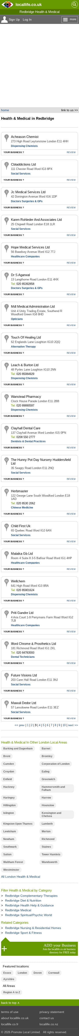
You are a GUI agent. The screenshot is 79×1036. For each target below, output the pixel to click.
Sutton (7, 854)
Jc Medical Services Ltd (28, 192)
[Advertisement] (39, 65)
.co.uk (29, 4)
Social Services (21, 173)
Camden (8, 763)
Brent (6, 756)
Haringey (9, 797)
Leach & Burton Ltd (24, 365)
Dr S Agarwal (20, 275)
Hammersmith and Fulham (53, 788)
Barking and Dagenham (18, 748)
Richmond (48, 839)
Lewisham (9, 831)
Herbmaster (19, 491)
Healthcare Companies (25, 256)
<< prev (20, 725)
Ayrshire (8, 979)
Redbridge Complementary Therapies (31, 895)
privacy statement (52, 1012)
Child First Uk (21, 526)
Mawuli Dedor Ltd (23, 703)
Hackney (8, 786)
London (22, 972)
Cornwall (53, 972)
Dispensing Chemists (24, 146)
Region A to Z (11, 992)
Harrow (46, 797)
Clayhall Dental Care (25, 428)
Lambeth (47, 823)
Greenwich (48, 779)
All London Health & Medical (20, 876)
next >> (73, 725)
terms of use (9, 1012)
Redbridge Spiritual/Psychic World (28, 915)
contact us (47, 1018)
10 (64, 725)
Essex (7, 972)
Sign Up (14, 19)
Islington (8, 813)
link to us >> (69, 110)
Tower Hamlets (51, 854)
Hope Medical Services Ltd (30, 247)
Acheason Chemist (24, 137)
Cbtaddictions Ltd (23, 164)
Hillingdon (9, 805)
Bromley (47, 756)
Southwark (10, 846)
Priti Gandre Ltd (22, 613)
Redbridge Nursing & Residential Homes (33, 928)
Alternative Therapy (23, 346)
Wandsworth (49, 862)
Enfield (7, 779)
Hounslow (48, 805)
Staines (46, 846)
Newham (8, 839)
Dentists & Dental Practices (28, 441)
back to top (8, 1002)
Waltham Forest (13, 862)
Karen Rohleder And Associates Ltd (36, 219)
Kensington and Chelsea (51, 814)
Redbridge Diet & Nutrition (23, 900)
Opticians (17, 319)
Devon (38, 972)
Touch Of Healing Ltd (26, 337)
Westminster (11, 869)
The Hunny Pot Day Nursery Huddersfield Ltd (41, 461)
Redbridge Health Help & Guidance (29, 905)
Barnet (46, 748)
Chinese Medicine (22, 507)
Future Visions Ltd (24, 675)
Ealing (45, 771)
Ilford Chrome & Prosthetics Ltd (33, 643)
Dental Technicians (23, 656)
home (5, 110)
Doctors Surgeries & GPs (27, 201)
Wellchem (18, 581)
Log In (27, 19)
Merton (46, 831)
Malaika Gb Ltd (22, 553)
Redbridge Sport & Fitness (23, 932)
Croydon (8, 771)
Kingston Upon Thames (17, 823)
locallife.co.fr (9, 1024)
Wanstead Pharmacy (26, 396)
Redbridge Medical (18, 910)
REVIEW (71, 152)
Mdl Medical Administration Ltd (33, 306)
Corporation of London (56, 763)
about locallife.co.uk (15, 1018)
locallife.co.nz (49, 1024)
